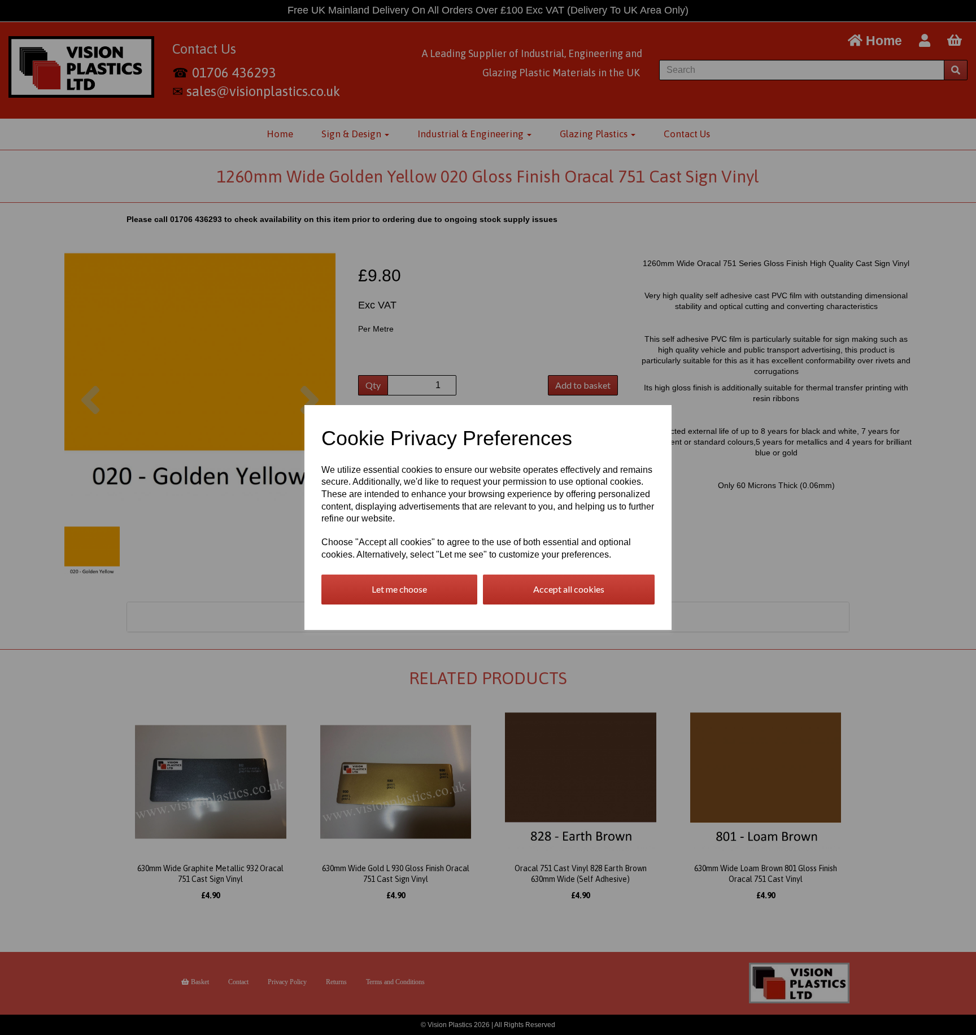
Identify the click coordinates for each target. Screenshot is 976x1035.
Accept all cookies (568, 589)
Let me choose (399, 589)
